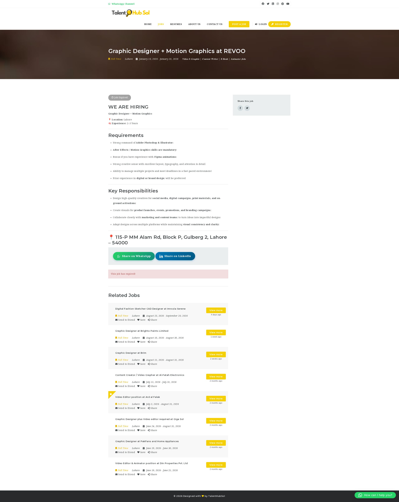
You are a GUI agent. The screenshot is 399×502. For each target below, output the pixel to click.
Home (148, 24)
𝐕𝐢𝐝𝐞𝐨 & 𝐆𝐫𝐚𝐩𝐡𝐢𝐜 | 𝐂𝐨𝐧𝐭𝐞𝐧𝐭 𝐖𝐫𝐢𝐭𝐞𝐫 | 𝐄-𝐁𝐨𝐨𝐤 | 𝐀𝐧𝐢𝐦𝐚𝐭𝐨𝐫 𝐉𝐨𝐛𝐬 (214, 59)
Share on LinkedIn (177, 256)
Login (262, 24)
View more (216, 310)
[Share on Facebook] (240, 108)
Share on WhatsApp (136, 256)
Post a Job (239, 24)
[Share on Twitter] (247, 108)
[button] (375, 495)
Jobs (161, 24)
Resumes (176, 24)
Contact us (214, 24)
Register (281, 24)
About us (194, 24)
